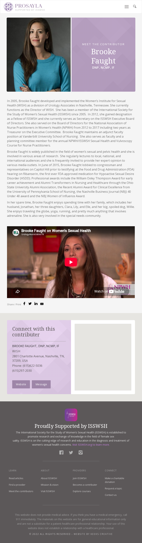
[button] (126, 6)
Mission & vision (49, 484)
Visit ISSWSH (48, 491)
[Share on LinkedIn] (36, 303)
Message (41, 384)
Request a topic (113, 488)
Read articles (16, 478)
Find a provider (17, 484)
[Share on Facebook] (24, 303)
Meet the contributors (21, 491)
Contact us (110, 495)
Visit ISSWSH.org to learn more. (91, 444)
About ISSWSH (49, 478)
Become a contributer (85, 484)
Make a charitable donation (114, 480)
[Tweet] (30, 303)
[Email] (41, 304)
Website (21, 384)
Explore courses (82, 491)
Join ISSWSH (79, 478)
